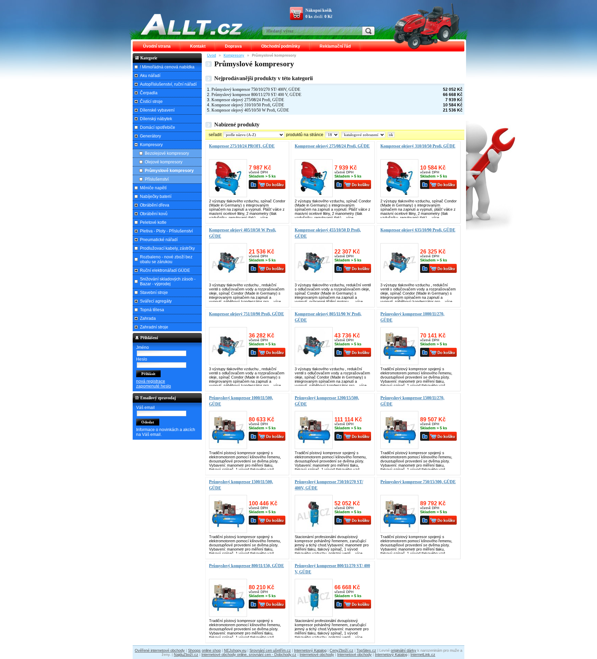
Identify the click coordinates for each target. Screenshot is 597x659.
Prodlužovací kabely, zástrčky (167, 248)
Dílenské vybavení (157, 110)
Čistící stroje (151, 101)
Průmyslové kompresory (169, 170)
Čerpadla (149, 92)
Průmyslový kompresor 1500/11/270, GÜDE (412, 401)
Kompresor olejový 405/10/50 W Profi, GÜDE (250, 110)
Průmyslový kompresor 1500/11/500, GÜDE (241, 484)
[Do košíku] (271, 184)
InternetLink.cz (422, 654)
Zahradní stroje (154, 327)
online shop (211, 650)
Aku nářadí (150, 75)
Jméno (142, 347)
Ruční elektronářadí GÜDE (165, 270)
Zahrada (148, 318)
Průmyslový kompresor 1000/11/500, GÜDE (241, 401)
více (264, 218)
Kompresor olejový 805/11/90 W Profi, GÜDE (328, 317)
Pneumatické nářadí (159, 239)
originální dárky (403, 650)
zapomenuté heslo (153, 386)
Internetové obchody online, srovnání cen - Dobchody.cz (248, 654)
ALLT (191, 24)
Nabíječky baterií (155, 196)
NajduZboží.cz (186, 654)
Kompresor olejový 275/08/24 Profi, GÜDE (247, 99)
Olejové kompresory (163, 162)
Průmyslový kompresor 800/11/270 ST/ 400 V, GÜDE (256, 94)
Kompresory (234, 55)
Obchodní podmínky (280, 46)
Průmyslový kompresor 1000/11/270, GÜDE (412, 317)
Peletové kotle (153, 222)
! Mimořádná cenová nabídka (167, 67)
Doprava (233, 46)
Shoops (194, 650)
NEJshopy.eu (235, 650)
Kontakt (198, 46)
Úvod (211, 55)
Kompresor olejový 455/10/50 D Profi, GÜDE (328, 233)
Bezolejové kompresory (167, 153)
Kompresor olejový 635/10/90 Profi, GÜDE (417, 230)
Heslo (141, 359)
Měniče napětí (153, 187)
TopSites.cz (366, 650)
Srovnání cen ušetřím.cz (270, 650)
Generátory (150, 136)
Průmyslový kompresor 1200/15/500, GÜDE (327, 401)
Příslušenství (157, 179)
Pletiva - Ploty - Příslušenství (166, 231)
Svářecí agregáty (156, 301)
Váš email (145, 407)
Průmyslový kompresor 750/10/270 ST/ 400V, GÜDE (255, 89)
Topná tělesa (152, 309)
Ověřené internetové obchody (160, 650)
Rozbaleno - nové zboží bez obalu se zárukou (166, 259)
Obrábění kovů (154, 213)
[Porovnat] (253, 184)
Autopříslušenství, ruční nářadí (168, 84)
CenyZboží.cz (341, 650)
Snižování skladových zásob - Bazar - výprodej (168, 281)
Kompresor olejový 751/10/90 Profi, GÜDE (246, 314)
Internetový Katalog (310, 650)
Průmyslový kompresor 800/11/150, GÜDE (246, 565)
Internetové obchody (317, 654)
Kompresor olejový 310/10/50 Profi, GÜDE (247, 105)
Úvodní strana (157, 46)
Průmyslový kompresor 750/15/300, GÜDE (418, 481)
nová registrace (150, 381)
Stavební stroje (154, 292)
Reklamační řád (335, 46)
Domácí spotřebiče (157, 127)
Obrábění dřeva (154, 205)
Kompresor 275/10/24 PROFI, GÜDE (242, 146)
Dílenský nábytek (156, 118)
